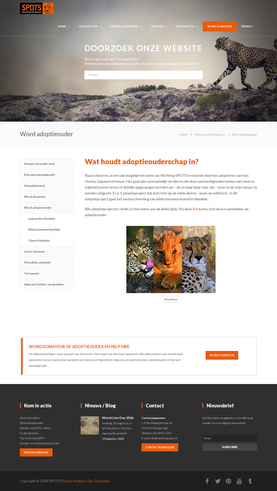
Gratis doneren (34, 251)
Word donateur (219, 26)
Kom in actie (185, 26)
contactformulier (160, 447)
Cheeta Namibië (39, 240)
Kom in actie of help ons (210, 134)
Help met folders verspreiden (43, 284)
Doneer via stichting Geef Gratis (39, 443)
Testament (31, 273)
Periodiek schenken (37, 262)
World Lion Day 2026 (117, 418)
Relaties (157, 26)
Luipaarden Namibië (41, 218)
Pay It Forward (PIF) (32, 438)
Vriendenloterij (34, 185)
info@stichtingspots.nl (163, 438)
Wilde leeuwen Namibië (44, 229)
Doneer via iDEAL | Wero (35, 428)
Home (62, 26)
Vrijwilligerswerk (124, 26)
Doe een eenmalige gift (39, 174)
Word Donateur (30, 418)
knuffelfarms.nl (36, 452)
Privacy (246, 26)
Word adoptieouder (38, 207)
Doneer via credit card (39, 163)
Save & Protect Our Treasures (86, 481)
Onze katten (88, 26)
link (196, 209)
